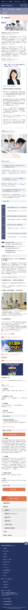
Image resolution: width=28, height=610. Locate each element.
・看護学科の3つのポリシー (11, 513)
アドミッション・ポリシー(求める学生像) (10, 157)
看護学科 (7, 510)
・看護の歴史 (7, 521)
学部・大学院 (6, 551)
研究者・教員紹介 (7, 535)
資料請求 (10, 1)
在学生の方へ (6, 584)
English (24, 1)
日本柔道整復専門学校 (7, 604)
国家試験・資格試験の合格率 (8, 426)
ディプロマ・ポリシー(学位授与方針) (9, 154)
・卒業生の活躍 (8, 524)
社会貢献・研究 (6, 562)
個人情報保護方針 (6, 570)
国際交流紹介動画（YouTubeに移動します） (14, 360)
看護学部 (5, 506)
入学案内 (5, 553)
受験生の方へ (6, 581)
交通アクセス (4, 1)
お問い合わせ (17, 1)
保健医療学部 (6, 503)
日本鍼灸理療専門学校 (7, 601)
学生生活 (5, 556)
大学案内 (5, 548)
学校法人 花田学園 (6, 598)
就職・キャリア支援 (7, 559)
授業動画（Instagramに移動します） (12, 330)
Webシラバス (4, 380)
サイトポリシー (6, 567)
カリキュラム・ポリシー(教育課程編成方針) (11, 156)
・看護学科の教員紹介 (9, 528)
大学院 (5, 531)
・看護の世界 (7, 517)
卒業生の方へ (6, 587)
